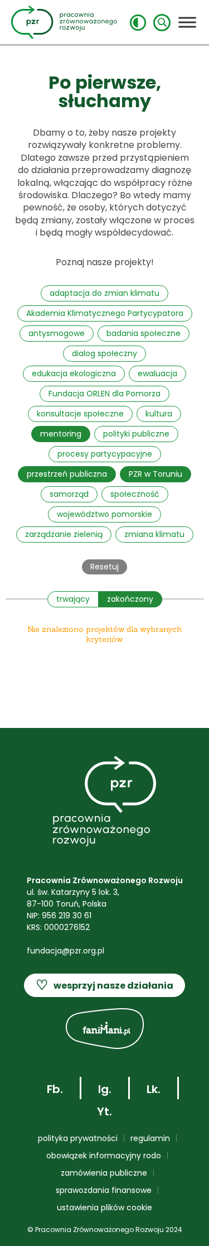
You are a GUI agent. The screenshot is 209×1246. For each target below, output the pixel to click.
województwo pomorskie (104, 514)
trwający (73, 599)
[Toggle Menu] (187, 22)
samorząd (69, 494)
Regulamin (150, 1138)
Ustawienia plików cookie (104, 1207)
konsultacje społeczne (80, 413)
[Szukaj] (162, 22)
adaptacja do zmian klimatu (104, 293)
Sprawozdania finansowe (104, 1190)
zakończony (130, 599)
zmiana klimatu (154, 534)
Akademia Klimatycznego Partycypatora (104, 313)
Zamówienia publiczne (104, 1172)
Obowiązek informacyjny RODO (103, 1155)
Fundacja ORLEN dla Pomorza (104, 393)
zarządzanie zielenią (64, 534)
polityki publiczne (136, 433)
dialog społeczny (104, 353)
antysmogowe (56, 333)
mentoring (60, 433)
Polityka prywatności (78, 1138)
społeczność (134, 494)
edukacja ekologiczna (74, 373)
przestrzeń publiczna (67, 474)
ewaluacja (157, 373)
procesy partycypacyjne (104, 453)
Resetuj (104, 566)
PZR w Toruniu (155, 474)
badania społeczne (143, 333)
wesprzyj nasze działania (104, 985)
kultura (158, 413)
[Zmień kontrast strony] (138, 22)
